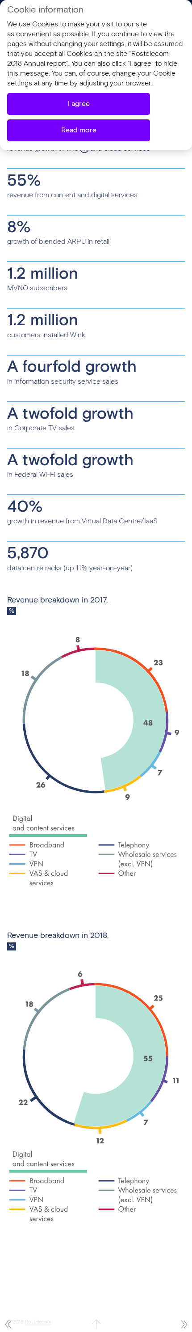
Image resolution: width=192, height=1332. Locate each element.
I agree (79, 104)
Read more (78, 130)
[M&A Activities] (8, 1324)
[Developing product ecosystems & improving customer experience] (184, 1324)
